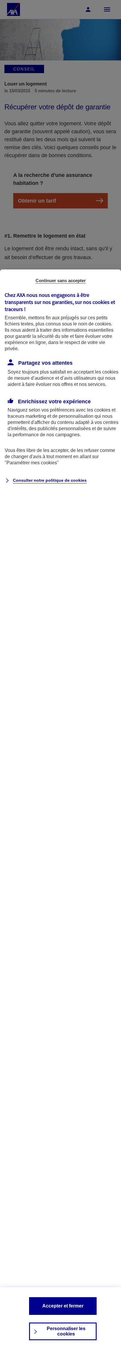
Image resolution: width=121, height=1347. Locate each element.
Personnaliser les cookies (66, 1331)
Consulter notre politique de (50, 480)
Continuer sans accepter (61, 280)
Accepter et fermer (62, 1305)
